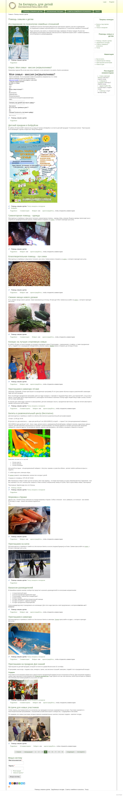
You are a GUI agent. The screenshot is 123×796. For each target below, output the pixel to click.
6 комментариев (25, 702)
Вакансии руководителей (20, 587)
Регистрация (17, 771)
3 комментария (24, 659)
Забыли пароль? (18, 772)
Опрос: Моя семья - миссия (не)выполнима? (30, 67)
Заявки (57, 619)
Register (111, 2)
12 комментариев (25, 746)
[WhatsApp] (19, 783)
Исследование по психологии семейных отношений (33, 24)
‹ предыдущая (28, 752)
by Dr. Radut (119, 794)
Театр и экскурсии (101, 27)
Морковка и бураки (17, 497)
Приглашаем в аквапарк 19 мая (23, 389)
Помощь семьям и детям (32, 11)
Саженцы (102, 91)
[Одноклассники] (12, 783)
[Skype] (22, 783)
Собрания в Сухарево (102, 81)
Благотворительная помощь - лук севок (27, 256)
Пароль (12, 766)
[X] (15, 783)
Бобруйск (14, 208)
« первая (18, 752)
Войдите (34, 211)
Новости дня (100, 64)
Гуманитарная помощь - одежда (24, 215)
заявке (12, 475)
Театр (97, 11)
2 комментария (24, 211)
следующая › (71, 752)
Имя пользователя (15, 760)
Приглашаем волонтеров (104, 62)
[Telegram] (24, 783)
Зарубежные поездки (55, 11)
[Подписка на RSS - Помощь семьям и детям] (50, 786)
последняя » (81, 752)
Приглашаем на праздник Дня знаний (26, 664)
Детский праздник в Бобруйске (23, 125)
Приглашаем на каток (18, 544)
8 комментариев (25, 408)
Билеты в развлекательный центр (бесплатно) (30, 413)
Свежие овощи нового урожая (23, 297)
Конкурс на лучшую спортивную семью (27, 342)
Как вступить (100, 59)
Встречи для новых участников (23, 707)
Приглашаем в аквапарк (20, 617)
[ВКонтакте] (10, 783)
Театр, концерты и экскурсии (36, 206)
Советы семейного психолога (79, 11)
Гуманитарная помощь (103, 60)
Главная (10, 14)
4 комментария (24, 337)
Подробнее (13, 62)
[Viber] (17, 783)
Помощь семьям (16, 487)
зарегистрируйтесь (48, 211)
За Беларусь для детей (35, 4)
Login (104, 2)
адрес (52, 219)
